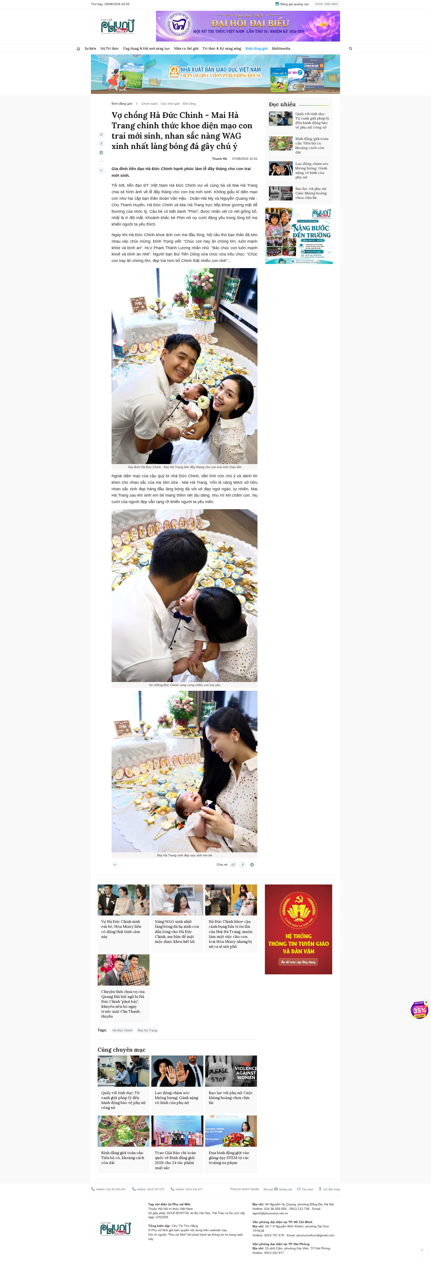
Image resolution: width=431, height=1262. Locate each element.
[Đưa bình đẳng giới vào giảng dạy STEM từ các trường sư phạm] (231, 1131)
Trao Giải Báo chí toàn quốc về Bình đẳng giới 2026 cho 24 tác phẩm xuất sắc (175, 1160)
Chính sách (149, 103)
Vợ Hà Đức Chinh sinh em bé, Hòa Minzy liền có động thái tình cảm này (121, 929)
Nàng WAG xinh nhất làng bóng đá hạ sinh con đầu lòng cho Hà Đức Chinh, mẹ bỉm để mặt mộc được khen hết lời (177, 931)
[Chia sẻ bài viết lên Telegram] (101, 152)
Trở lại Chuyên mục (115, 864)
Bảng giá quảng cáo (294, 4)
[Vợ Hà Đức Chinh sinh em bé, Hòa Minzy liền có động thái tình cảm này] (124, 900)
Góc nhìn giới (170, 103)
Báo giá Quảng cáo (278, 1189)
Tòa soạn (307, 1189)
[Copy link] (101, 134)
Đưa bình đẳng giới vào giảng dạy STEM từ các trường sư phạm (229, 1157)
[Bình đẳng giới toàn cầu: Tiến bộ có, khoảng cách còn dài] (281, 143)
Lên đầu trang (331, 1189)
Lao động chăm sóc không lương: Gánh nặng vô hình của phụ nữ (312, 170)
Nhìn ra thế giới (186, 48)
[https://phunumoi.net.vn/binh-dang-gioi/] (101, 170)
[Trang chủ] (78, 48)
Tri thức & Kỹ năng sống (222, 48)
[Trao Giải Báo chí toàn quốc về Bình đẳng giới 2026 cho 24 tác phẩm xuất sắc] (177, 1131)
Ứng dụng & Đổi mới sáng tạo (146, 48)
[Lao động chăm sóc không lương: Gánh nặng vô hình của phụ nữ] (281, 168)
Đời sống (189, 103)
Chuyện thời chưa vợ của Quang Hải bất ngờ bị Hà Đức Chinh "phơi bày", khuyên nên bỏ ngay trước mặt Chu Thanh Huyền (123, 1004)
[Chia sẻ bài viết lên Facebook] (101, 143)
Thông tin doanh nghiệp (244, 1189)
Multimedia (281, 48)
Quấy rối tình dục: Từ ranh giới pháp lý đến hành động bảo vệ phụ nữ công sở (312, 120)
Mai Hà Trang (147, 1030)
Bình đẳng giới (256, 48)
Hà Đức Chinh (122, 1030)
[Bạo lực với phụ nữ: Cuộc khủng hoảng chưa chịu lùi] (281, 193)
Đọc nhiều (282, 104)
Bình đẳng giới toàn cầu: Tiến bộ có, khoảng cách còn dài (311, 145)
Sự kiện (90, 48)
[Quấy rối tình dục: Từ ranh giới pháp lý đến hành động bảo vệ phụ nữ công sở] (281, 118)
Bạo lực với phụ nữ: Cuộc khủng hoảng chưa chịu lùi (311, 193)
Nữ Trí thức (109, 48)
